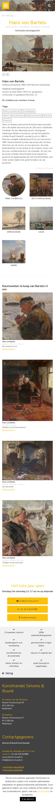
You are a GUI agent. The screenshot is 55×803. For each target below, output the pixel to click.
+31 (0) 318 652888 (28, 609)
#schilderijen (28, 111)
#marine (6, 120)
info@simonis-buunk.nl (12, 760)
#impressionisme (33, 115)
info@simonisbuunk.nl (28, 601)
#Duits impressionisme (13, 115)
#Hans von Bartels (11, 111)
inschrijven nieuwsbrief (13, 767)
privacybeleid (43, 791)
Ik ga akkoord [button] (28, 799)
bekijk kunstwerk (8, 349)
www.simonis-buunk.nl (12, 757)
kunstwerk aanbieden (13, 770)
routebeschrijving (28, 617)
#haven (47, 115)
